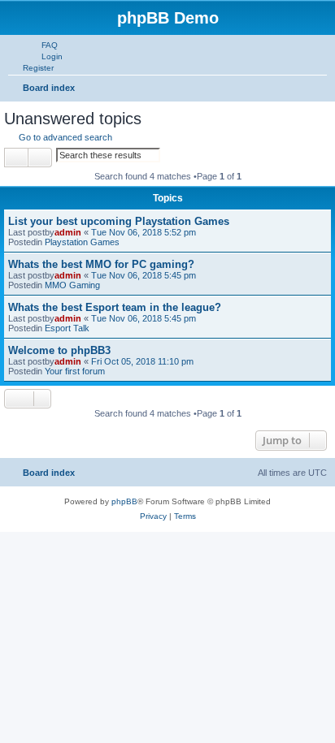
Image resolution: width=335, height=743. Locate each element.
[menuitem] (42, 44)
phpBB (124, 501)
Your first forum (75, 371)
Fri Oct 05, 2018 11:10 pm (142, 361)
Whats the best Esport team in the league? (114, 307)
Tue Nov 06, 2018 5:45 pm (143, 275)
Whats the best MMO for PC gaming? (101, 264)
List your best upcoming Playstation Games (118, 221)
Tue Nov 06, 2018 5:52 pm (143, 232)
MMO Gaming (72, 285)
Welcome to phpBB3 (59, 350)
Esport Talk (67, 328)
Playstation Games (82, 242)
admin (67, 232)
